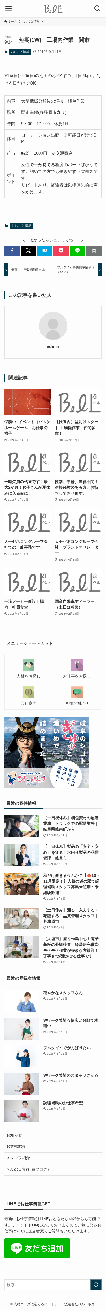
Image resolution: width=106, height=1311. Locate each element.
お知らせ (14, 1135)
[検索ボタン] (97, 8)
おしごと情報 (20, 51)
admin (53, 346)
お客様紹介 (16, 1146)
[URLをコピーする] (94, 251)
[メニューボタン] (8, 8)
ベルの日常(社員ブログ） (28, 1169)
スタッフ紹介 (18, 1158)
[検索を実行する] (96, 1284)
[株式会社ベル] (53, 8)
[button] (12, 251)
